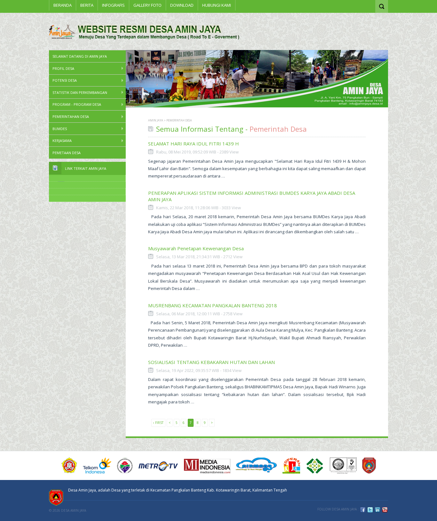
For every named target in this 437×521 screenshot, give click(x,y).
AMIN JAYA (155, 120)
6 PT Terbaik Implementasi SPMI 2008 (315, 466)
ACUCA (69, 466)
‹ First (158, 422)
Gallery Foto (147, 5)
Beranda (62, 5)
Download (182, 5)
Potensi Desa (64, 80)
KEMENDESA (125, 466)
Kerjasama (62, 140)
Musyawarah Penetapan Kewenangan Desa (196, 248)
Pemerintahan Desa (70, 116)
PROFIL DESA (63, 68)
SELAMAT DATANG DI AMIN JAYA (79, 56)
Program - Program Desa (76, 104)
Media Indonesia (207, 466)
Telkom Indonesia (97, 466)
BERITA (86, 5)
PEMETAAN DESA (66, 152)
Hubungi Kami (216, 5)
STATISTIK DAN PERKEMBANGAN (79, 92)
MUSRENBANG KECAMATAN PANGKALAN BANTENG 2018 (212, 305)
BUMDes (59, 128)
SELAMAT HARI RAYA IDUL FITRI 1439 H (193, 143)
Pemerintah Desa (179, 120)
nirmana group (256, 465)
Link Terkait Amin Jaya (85, 168)
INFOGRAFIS (113, 5)
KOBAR (369, 466)
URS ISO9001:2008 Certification (343, 466)
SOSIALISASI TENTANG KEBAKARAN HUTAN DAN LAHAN (211, 362)
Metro (158, 466)
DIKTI (291, 466)
